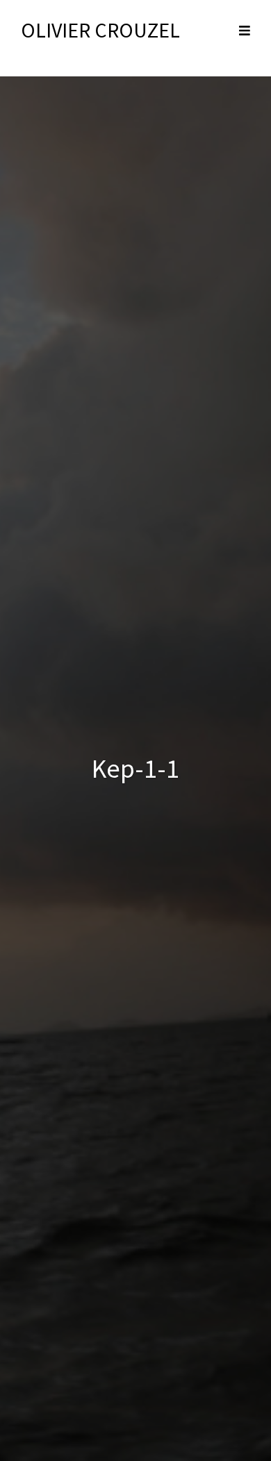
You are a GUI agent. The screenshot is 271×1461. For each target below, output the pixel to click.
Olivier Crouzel (100, 30)
